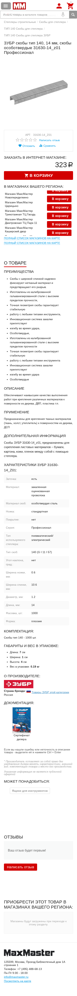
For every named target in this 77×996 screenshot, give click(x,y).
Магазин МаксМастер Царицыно (19, 204)
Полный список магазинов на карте (32, 238)
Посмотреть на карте (17, 981)
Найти (73, 15)
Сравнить (49, 145)
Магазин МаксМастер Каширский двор (19, 229)
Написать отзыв (49, 140)
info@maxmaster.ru (16, 976)
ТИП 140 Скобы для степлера (23, 28)
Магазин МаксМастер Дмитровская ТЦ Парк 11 (21, 221)
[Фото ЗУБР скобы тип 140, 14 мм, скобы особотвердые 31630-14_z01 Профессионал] (38, 93)
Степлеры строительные (20, 21)
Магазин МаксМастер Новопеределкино (19, 195)
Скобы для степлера (52, 21)
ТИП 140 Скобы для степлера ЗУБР (27, 35)
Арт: (28, 134)
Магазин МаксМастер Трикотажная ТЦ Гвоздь (20, 212)
